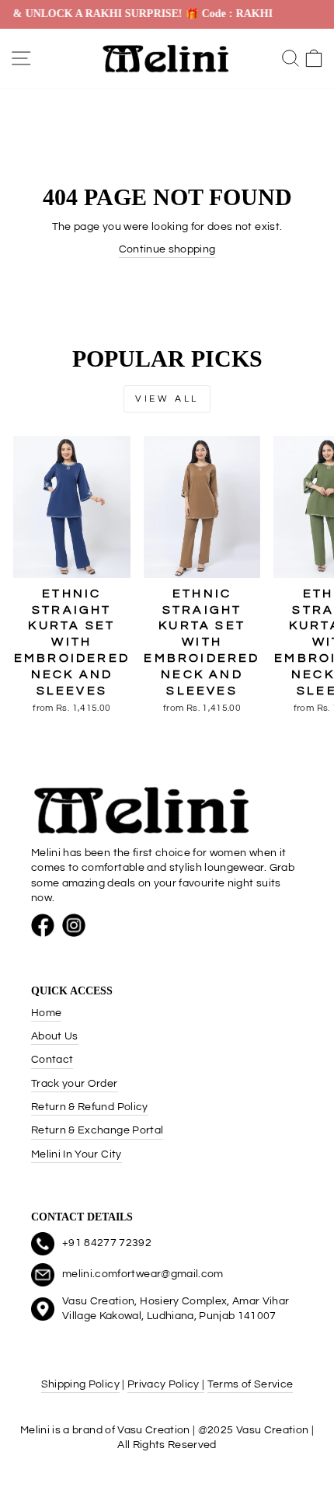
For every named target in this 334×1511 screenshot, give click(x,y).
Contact (52, 1059)
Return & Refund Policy (89, 1107)
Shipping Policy (80, 1384)
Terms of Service (250, 1384)
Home (46, 1013)
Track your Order (74, 1083)
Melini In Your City (76, 1154)
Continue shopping (167, 249)
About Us (54, 1036)
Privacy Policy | (166, 1384)
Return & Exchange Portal (97, 1130)
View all (167, 399)
